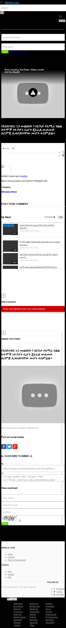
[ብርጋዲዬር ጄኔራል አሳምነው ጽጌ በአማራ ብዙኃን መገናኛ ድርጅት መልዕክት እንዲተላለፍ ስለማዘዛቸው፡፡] (10, 263)
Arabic (49, 603)
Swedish (50, 622)
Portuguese (52, 617)
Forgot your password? (17, 52)
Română (18, 620)
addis (24, 176)
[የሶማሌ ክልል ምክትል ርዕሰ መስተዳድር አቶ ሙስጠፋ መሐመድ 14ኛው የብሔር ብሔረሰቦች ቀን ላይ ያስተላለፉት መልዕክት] (10, 251)
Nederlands (20, 617)
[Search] (61, 16)
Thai (32, 625)
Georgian (34, 612)
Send (4, 524)
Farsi (48, 609)
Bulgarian (35, 606)
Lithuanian (51, 614)
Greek (49, 612)
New (10, 571)
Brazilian (18, 606)
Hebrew (18, 614)
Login (4, 52)
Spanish (34, 622)
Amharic (34, 603)
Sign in (62, 20)
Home (10, 554)
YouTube (60, 594)
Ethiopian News (9, 191)
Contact (11, 557)
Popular (11, 574)
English (13, 599)
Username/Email (8, 32)
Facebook (60, 589)
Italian (33, 614)
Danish (17, 609)
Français (18, 612)
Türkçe (17, 625)
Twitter (59, 592)
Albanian (18, 603)
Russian (34, 620)
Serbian (50, 620)
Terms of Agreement (17, 560)
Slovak (17, 622)
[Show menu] (1, 2)
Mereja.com (12, 2)
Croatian (50, 606)
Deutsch (34, 609)
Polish (33, 617)
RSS (9, 577)
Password (6, 42)
